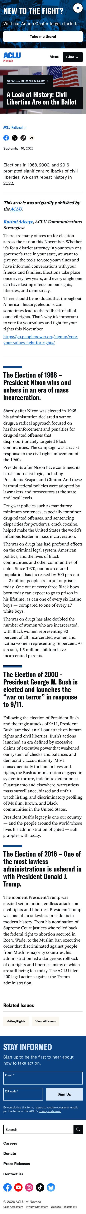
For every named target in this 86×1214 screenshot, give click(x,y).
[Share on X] (15, 139)
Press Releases (16, 1163)
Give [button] (70, 56)
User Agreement (13, 1206)
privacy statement (50, 1111)
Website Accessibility (64, 1206)
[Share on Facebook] (6, 139)
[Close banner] (78, 8)
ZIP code (11, 1091)
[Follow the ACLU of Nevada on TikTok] (40, 1188)
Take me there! (43, 36)
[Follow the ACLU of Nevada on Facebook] (7, 1188)
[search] (78, 1129)
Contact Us (13, 1174)
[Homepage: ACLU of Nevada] (18, 57)
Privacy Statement (37, 1206)
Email (9, 1075)
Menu (54, 56)
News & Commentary (26, 81)
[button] (23, 138)
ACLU (16, 209)
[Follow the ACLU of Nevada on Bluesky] (51, 1188)
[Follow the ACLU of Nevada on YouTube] (18, 1188)
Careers (10, 1143)
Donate (9, 1153)
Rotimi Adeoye (18, 221)
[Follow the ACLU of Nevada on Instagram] (29, 1188)
